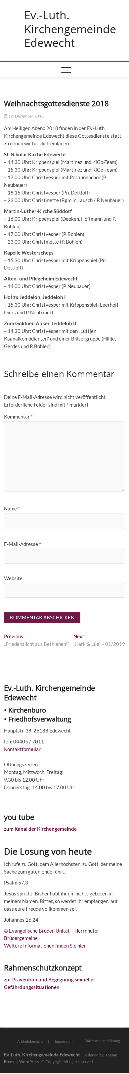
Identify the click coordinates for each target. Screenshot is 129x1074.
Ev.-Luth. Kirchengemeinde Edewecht (70, 29)
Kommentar (18, 417)
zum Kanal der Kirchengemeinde (40, 829)
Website (13, 578)
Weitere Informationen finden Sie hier (45, 946)
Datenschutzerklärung (102, 1040)
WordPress (29, 1061)
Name (12, 508)
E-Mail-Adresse (22, 544)
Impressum (63, 1041)
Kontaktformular (22, 749)
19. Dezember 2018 (26, 116)
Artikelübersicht (30, 1041)
